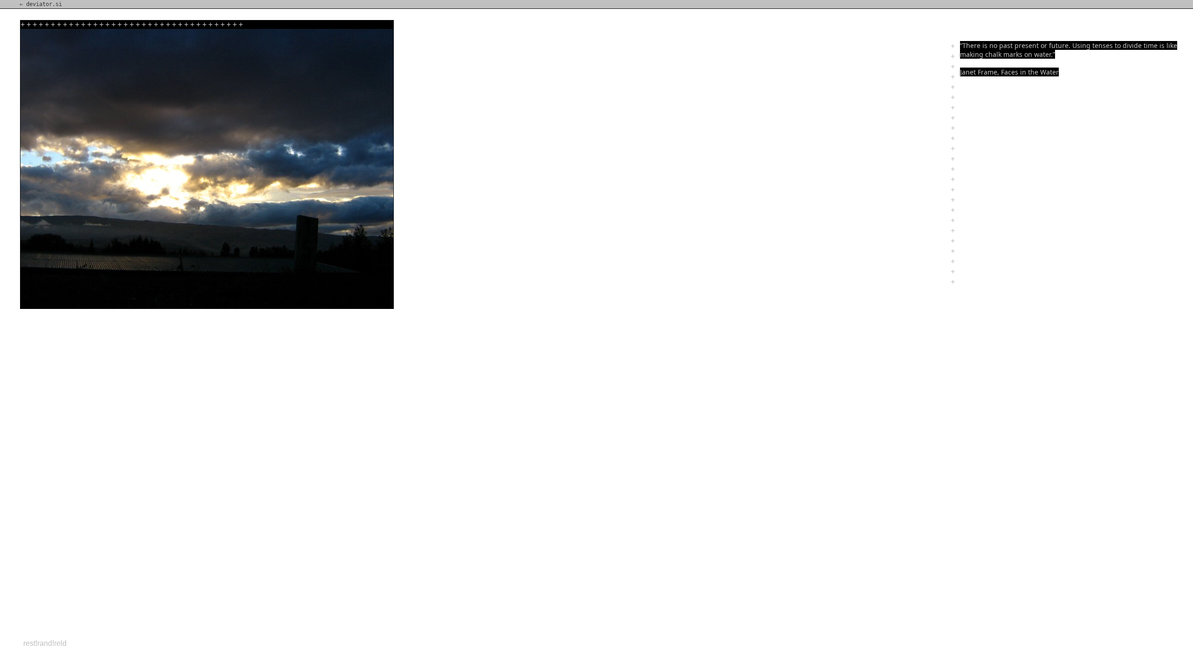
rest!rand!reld (45, 643)
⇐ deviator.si (41, 4)
